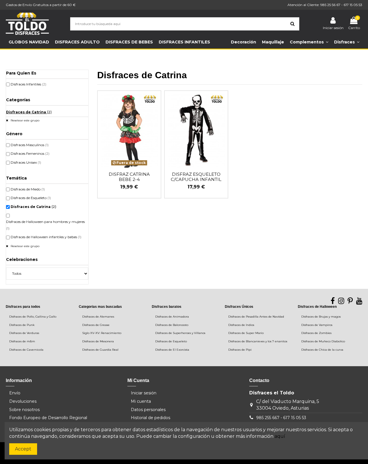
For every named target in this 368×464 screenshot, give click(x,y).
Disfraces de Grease (96, 325)
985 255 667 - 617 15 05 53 (281, 417)
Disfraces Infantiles (28, 84)
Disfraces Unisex (26, 162)
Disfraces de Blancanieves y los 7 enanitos (257, 341)
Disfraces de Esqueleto (31, 198)
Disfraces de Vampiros (316, 325)
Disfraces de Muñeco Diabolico (323, 341)
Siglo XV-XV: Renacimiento (101, 333)
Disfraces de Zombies (316, 333)
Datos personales (148, 409)
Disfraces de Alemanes (98, 316)
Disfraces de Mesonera (98, 341)
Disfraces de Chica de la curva (322, 350)
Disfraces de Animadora (172, 316)
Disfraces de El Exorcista (172, 350)
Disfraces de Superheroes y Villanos (180, 333)
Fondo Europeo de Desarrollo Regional (48, 417)
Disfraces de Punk (21, 325)
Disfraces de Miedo (28, 189)
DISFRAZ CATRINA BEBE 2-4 (129, 176)
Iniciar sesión (143, 393)
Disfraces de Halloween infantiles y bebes (46, 237)
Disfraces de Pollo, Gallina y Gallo (32, 316)
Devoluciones (23, 401)
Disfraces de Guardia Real (100, 350)
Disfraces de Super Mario (246, 333)
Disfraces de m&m (22, 341)
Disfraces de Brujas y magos (321, 316)
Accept (23, 449)
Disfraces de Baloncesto (171, 325)
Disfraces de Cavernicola (26, 350)
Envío (14, 393)
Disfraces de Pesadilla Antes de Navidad (256, 316)
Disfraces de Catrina (29, 112)
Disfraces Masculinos (30, 145)
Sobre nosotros (24, 409)
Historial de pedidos (150, 417)
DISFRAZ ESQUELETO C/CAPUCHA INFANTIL (196, 176)
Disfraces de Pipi (240, 350)
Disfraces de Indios (241, 325)
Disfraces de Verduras (24, 333)
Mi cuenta (141, 401)
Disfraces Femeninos (30, 153)
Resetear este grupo (24, 120)
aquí (280, 436)
